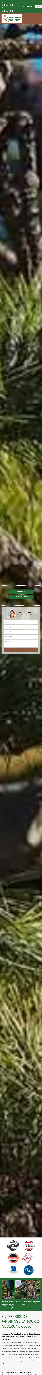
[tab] (21, 687)
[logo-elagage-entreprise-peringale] (12, 18)
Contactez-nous (21, 597)
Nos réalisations (21, 592)
